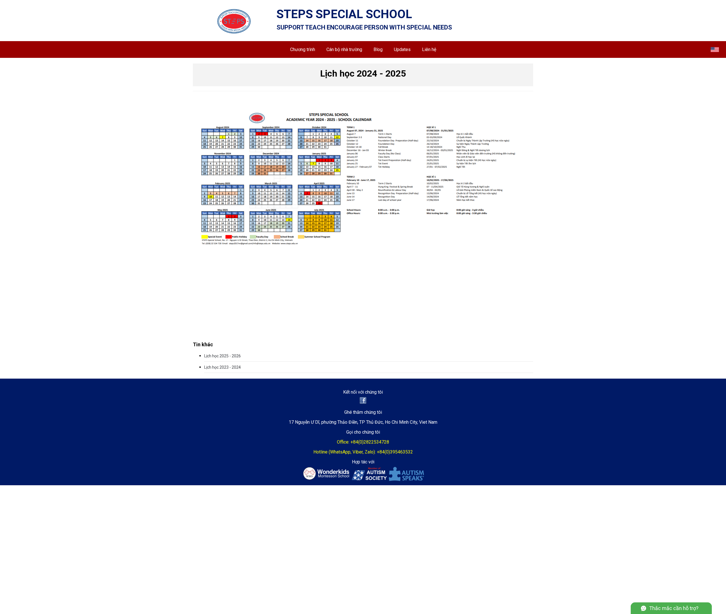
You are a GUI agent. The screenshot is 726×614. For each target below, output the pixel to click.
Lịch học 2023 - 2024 (222, 367)
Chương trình (302, 49)
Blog (378, 49)
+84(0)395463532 (395, 452)
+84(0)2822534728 (370, 442)
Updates (402, 49)
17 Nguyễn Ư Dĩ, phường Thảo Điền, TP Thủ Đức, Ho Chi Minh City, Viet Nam (363, 422)
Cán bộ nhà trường (344, 49)
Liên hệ (429, 49)
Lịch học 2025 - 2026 (222, 356)
